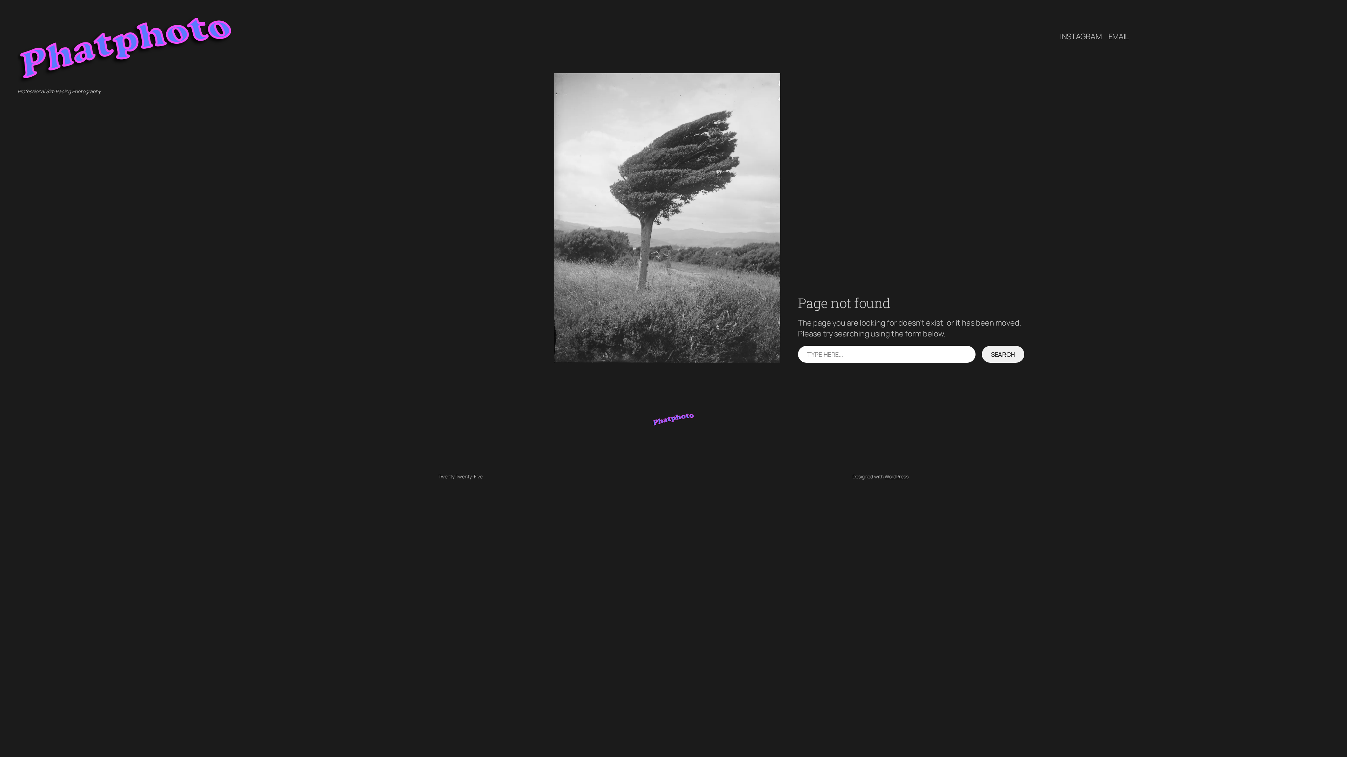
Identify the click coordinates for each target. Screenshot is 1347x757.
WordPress (897, 476)
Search (1003, 354)
